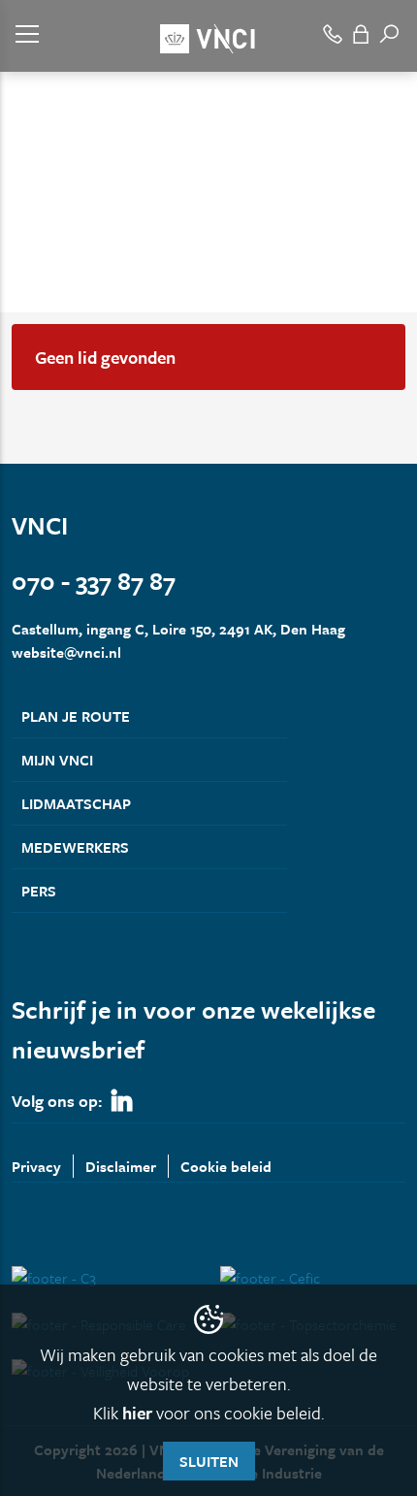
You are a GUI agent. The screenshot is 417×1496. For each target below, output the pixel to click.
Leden (81, 211)
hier (137, 1412)
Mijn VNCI (57, 759)
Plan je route (75, 716)
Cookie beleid (226, 1166)
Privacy (36, 1166)
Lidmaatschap (76, 803)
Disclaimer (120, 1166)
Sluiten (209, 1461)
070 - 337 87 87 (94, 581)
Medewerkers (75, 847)
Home (29, 211)
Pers (38, 890)
